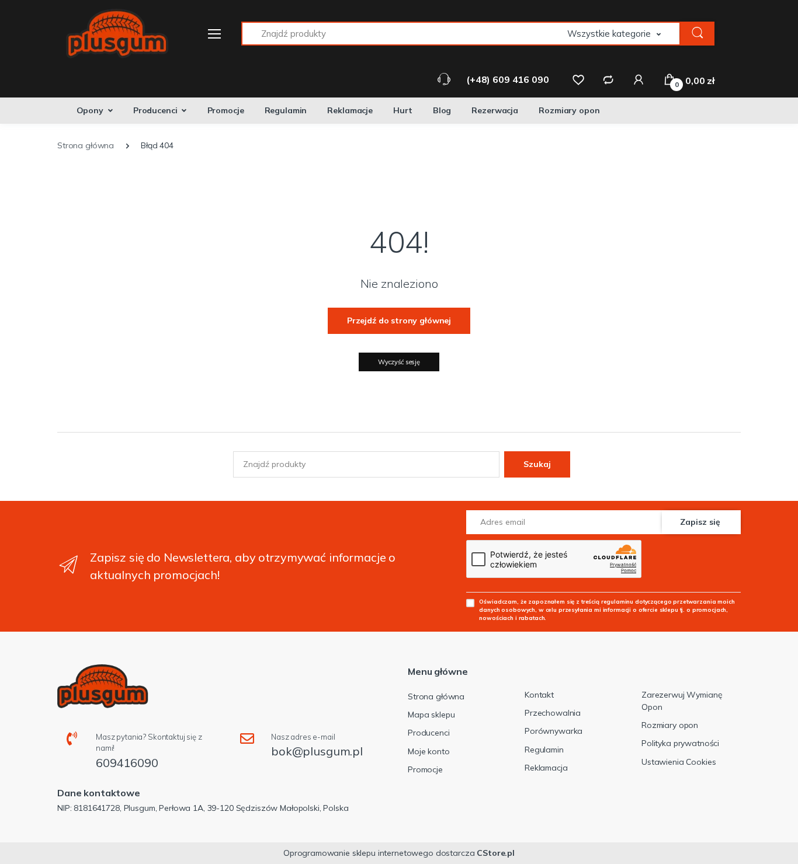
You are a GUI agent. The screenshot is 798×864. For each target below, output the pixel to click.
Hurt (402, 110)
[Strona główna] (110, 33)
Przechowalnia (553, 713)
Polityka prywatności (680, 743)
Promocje (225, 110)
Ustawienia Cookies (678, 762)
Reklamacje (350, 110)
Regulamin (286, 110)
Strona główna (436, 696)
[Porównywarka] (608, 79)
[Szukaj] (697, 34)
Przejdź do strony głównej (399, 320)
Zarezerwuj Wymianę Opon (681, 700)
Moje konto (429, 751)
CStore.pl (496, 853)
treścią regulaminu (607, 601)
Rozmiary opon (569, 110)
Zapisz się (700, 522)
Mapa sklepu (431, 714)
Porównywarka (553, 731)
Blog (442, 110)
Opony (90, 110)
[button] (624, 34)
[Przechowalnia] (578, 79)
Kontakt (539, 694)
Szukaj (537, 464)
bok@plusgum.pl (317, 751)
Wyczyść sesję (399, 362)
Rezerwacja (494, 110)
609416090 (127, 762)
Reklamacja (546, 767)
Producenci (155, 110)
